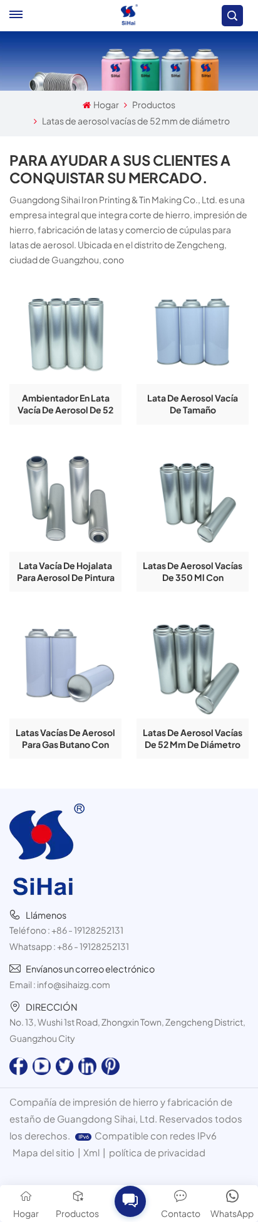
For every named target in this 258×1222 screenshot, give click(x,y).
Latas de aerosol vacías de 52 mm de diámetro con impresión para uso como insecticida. (192, 738)
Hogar (105, 104)
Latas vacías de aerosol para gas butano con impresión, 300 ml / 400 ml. (65, 738)
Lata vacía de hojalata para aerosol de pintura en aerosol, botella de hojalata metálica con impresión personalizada (66, 571)
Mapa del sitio (44, 1152)
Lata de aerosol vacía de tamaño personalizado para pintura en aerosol (192, 404)
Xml (91, 1152)
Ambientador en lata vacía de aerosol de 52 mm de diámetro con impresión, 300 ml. (65, 404)
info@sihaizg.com (73, 984)
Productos (153, 104)
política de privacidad (157, 1152)
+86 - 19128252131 (87, 930)
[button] (130, 1201)
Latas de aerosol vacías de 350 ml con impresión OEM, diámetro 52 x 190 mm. (192, 571)
